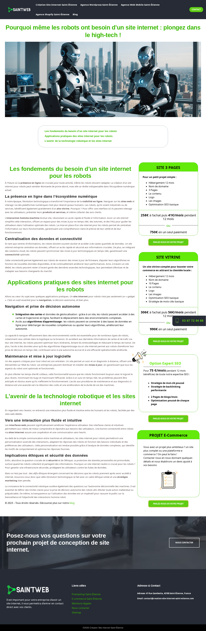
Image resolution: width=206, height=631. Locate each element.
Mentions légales (81, 603)
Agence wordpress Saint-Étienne (99, 4)
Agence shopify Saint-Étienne (52, 14)
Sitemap (76, 612)
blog (71, 503)
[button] (166, 127)
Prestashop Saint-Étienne (86, 594)
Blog (75, 14)
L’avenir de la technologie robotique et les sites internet (78, 141)
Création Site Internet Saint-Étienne (56, 4)
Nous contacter (80, 608)
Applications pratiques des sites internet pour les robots (79, 136)
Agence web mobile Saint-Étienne (140, 4)
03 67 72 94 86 (192, 320)
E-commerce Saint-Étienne (87, 598)
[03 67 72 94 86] (177, 320)
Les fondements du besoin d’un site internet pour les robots (81, 131)
